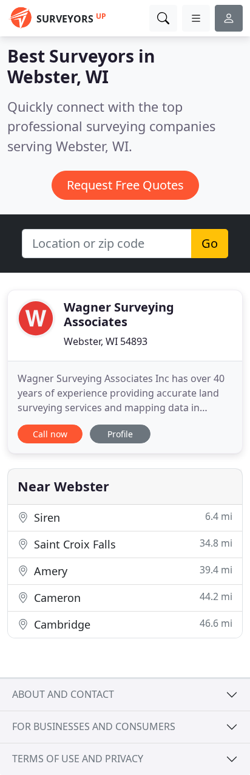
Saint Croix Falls (131, 543)
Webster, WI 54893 (105, 341)
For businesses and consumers (93, 726)
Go (209, 243)
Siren (131, 517)
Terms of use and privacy (77, 758)
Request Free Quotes (125, 185)
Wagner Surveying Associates (119, 314)
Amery (131, 570)
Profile (120, 434)
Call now (50, 434)
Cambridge (131, 624)
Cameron (131, 597)
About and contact (63, 694)
